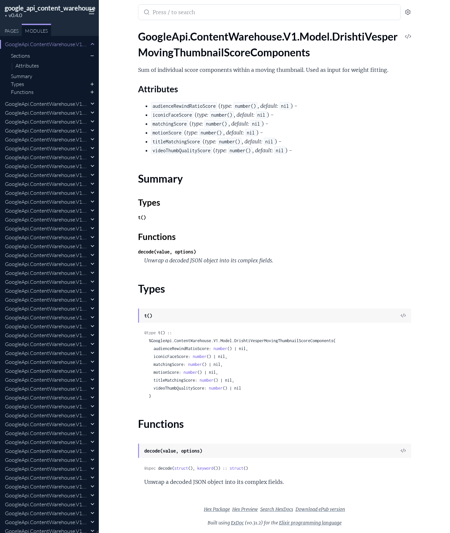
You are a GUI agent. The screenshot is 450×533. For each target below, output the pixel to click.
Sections (20, 55)
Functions (22, 92)
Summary (21, 76)
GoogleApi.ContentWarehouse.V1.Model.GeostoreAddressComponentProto (47, 522)
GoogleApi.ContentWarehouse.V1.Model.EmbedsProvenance (47, 184)
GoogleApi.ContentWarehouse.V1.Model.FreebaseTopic (47, 442)
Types (17, 84)
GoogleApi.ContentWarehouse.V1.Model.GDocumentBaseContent (47, 468)
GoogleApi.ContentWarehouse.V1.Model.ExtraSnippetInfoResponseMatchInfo (47, 219)
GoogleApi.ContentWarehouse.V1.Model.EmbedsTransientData (47, 193)
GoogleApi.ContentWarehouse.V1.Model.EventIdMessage (47, 201)
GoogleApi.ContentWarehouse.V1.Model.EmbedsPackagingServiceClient (47, 175)
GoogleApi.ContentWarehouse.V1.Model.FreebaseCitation (47, 379)
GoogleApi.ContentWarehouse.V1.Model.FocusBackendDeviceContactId (47, 335)
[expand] (92, 44)
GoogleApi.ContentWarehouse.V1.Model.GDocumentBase (47, 460)
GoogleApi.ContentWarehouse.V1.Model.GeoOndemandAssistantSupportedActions (47, 504)
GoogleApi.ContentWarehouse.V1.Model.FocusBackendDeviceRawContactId (47, 353)
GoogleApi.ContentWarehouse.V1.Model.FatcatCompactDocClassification (47, 273)
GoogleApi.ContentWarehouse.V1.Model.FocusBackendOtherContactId (47, 362)
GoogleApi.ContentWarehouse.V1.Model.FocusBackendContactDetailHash (47, 317)
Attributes (27, 66)
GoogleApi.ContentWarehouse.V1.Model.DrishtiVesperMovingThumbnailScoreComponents (47, 44)
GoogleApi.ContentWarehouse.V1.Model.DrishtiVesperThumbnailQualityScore (47, 112)
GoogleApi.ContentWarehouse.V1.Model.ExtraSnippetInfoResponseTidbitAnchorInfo (47, 246)
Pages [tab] (11, 31)
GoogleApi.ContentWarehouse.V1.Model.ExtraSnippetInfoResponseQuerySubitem (47, 228)
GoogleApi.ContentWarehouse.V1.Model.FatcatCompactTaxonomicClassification (47, 299)
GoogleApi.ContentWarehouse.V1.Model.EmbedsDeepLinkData (47, 157)
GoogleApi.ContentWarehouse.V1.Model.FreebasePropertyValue (47, 433)
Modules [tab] (36, 31)
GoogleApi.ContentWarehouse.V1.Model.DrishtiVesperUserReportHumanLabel (47, 121)
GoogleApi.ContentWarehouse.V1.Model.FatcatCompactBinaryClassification (47, 264)
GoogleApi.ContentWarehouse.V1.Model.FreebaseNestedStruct (47, 424)
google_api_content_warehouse (50, 8)
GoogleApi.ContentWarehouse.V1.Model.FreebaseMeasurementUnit (47, 415)
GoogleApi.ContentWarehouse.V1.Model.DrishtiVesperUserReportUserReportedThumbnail (47, 139)
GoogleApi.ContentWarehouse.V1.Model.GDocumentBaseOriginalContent (47, 486)
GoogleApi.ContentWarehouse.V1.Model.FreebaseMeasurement (47, 406)
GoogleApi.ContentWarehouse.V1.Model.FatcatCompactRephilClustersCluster (47, 290)
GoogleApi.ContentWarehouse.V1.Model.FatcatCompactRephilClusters (47, 282)
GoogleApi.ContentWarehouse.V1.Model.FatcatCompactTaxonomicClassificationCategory (47, 308)
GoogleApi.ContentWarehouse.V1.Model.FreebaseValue (47, 451)
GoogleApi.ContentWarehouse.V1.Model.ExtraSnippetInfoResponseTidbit (47, 237)
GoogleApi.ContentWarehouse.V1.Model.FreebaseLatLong (47, 397)
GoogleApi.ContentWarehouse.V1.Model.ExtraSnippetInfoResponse (47, 210)
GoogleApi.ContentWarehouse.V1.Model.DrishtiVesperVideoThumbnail (47, 148)
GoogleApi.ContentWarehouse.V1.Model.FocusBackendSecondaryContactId (47, 371)
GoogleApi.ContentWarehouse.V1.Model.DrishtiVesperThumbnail (47, 104)
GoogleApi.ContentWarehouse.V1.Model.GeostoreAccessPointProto (47, 513)
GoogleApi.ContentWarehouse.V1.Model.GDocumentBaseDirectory (47, 477)
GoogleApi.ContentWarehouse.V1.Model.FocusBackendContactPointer (47, 326)
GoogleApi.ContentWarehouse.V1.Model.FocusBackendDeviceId (47, 344)
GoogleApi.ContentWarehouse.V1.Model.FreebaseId (47, 388)
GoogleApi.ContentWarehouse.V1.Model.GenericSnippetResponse (47, 495)
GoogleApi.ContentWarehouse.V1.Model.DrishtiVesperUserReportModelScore (47, 130)
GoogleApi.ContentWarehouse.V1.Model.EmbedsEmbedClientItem (47, 166)
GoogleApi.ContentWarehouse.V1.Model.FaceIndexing (47, 255)
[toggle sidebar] (90, 11)
